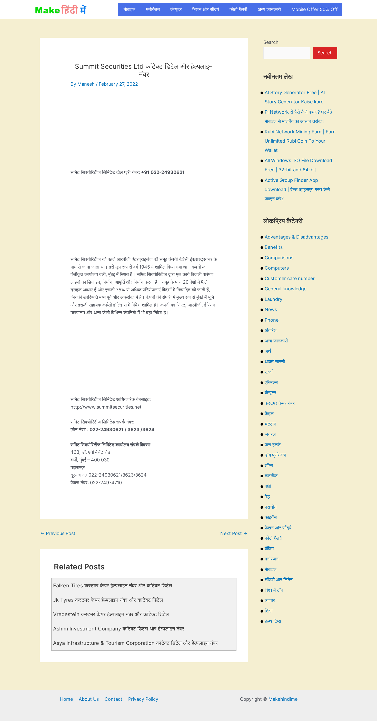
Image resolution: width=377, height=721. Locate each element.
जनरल (270, 434)
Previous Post (57, 533)
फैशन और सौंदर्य (205, 9)
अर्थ (268, 351)
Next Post (233, 533)
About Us (89, 699)
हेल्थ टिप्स (273, 621)
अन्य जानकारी (269, 9)
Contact (113, 699)
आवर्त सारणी (275, 361)
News (271, 309)
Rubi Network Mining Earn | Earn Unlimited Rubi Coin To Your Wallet (300, 141)
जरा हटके (273, 444)
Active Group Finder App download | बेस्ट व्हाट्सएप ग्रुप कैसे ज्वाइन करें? (297, 189)
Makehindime (283, 699)
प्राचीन (270, 507)
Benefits (274, 247)
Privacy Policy (143, 699)
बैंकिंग (269, 548)
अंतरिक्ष (270, 330)
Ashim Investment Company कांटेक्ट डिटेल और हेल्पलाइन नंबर (118, 629)
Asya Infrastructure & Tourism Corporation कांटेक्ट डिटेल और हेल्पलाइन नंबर (135, 643)
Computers (277, 268)
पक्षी (268, 486)
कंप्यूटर (176, 9)
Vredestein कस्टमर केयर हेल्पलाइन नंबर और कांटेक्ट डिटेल (111, 614)
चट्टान (270, 424)
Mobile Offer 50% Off (314, 9)
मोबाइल (129, 9)
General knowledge (285, 288)
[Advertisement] (144, 133)
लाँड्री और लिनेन (279, 579)
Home (66, 699)
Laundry (273, 299)
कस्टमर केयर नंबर (280, 403)
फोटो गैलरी (238, 9)
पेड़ (267, 496)
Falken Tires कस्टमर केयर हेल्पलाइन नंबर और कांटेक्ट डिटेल (112, 585)
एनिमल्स (271, 382)
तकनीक (271, 475)
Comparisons (279, 257)
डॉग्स (269, 465)
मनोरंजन (153, 9)
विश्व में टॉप (274, 590)
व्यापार (270, 600)
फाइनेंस (271, 517)
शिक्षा (269, 611)
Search (271, 42)
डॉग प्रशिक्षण (275, 455)
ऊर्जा (269, 371)
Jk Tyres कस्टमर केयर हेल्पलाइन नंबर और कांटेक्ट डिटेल (108, 600)
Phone (272, 320)
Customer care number (290, 278)
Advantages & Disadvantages (296, 237)
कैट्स (269, 413)
